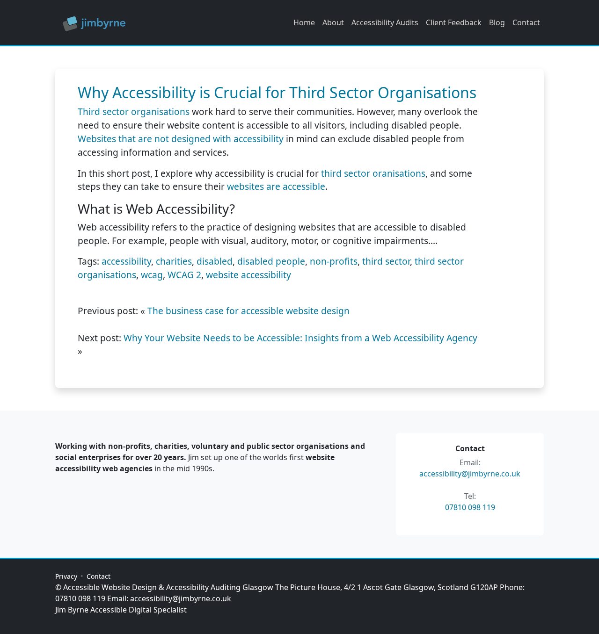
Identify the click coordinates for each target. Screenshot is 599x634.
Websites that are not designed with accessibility (181, 138)
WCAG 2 (184, 274)
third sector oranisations (373, 173)
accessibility (126, 261)
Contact (526, 22)
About (333, 22)
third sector (386, 261)
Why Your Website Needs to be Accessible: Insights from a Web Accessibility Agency (300, 337)
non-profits (334, 261)
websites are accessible (276, 186)
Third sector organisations (134, 111)
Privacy (66, 576)
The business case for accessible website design (248, 310)
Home (304, 22)
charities (174, 261)
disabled (215, 261)
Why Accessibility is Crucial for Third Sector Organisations (277, 92)
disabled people (271, 261)
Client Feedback (454, 22)
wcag (152, 274)
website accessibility (248, 274)
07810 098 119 (470, 507)
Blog (497, 22)
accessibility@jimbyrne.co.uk (469, 473)
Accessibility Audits (384, 22)
